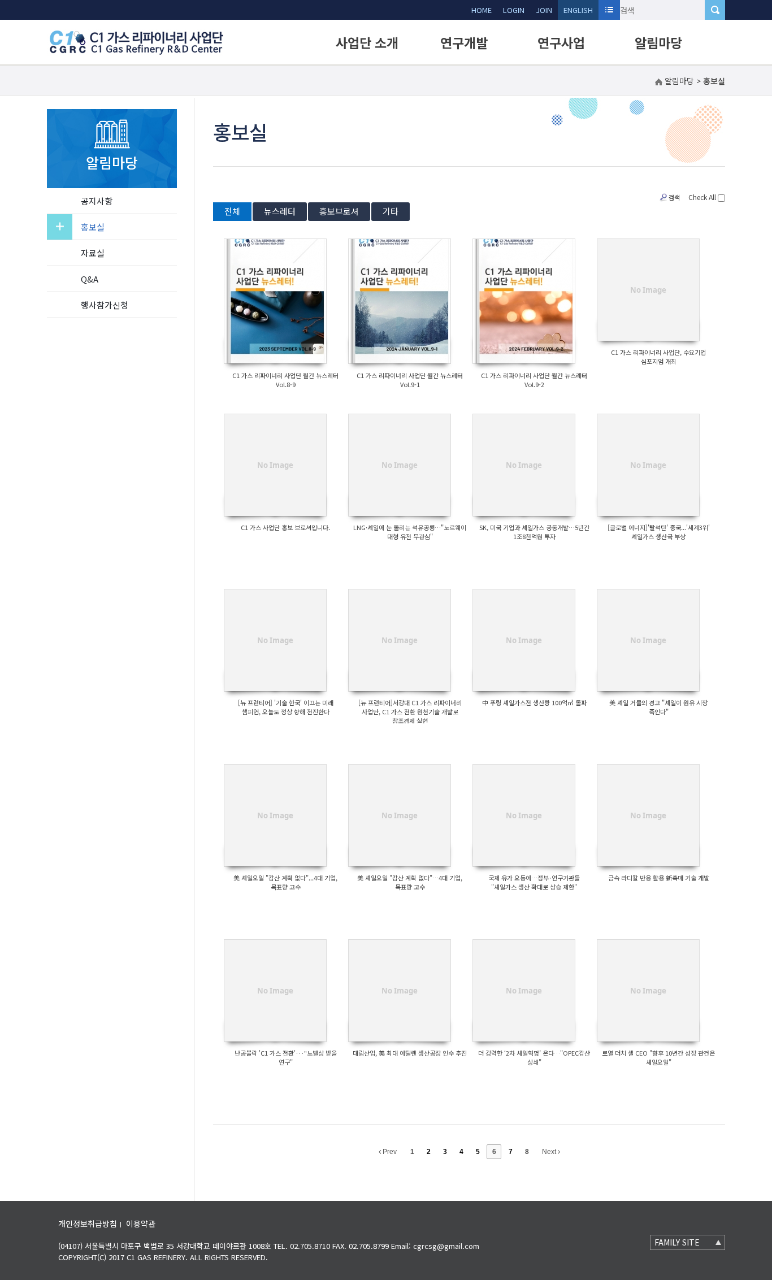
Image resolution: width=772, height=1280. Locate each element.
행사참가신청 (104, 305)
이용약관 (140, 1223)
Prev (389, 1152)
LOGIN (513, 10)
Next (550, 1152)
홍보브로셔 (339, 211)
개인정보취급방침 (87, 1223)
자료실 (93, 253)
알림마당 (658, 42)
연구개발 (464, 42)
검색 (674, 197)
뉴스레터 (280, 211)
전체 (232, 211)
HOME (481, 10)
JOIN (544, 10)
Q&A (89, 279)
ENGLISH (578, 10)
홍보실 (93, 227)
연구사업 (561, 42)
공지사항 (96, 201)
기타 (390, 211)
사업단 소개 (367, 42)
